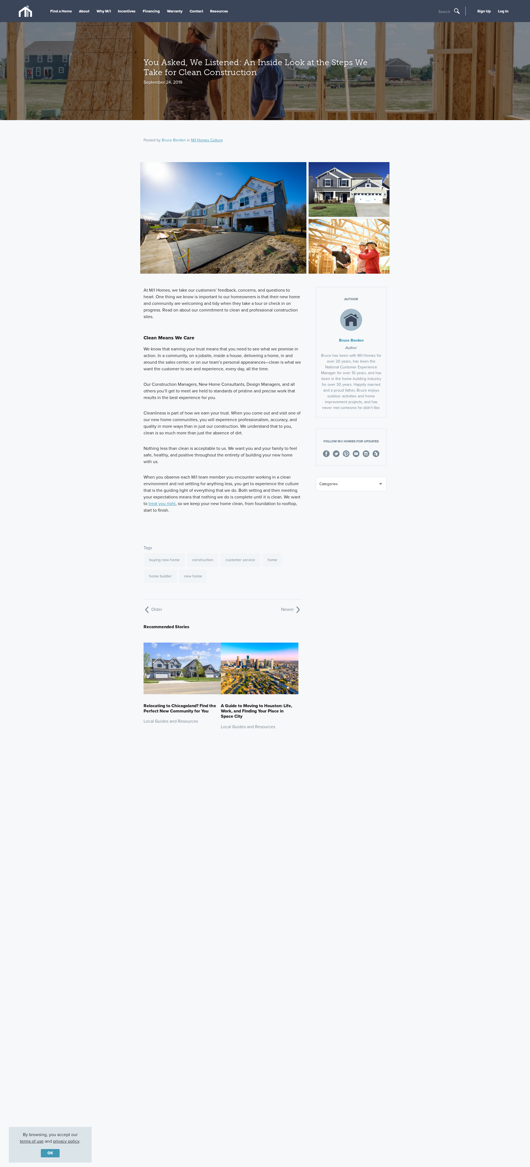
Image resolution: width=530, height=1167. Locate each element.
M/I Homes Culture (207, 140)
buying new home (164, 560)
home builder (160, 576)
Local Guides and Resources (171, 721)
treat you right (162, 503)
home (272, 560)
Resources (219, 11)
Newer (288, 609)
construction (202, 560)
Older (156, 609)
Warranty (174, 11)
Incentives (127, 11)
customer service (240, 560)
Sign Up (484, 11)
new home (193, 576)
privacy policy (66, 1141)
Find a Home (61, 11)
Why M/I (104, 11)
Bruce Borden (174, 140)
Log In (503, 11)
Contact (196, 11)
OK (50, 1153)
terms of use (32, 1141)
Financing (151, 11)
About (84, 11)
